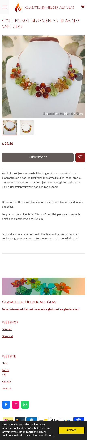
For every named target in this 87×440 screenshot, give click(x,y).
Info (4, 374)
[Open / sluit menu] (4, 7)
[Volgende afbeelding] (79, 77)
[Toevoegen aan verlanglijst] (80, 157)
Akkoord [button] (71, 430)
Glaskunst (7, 336)
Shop (4, 363)
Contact (6, 388)
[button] (9, 127)
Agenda (6, 381)
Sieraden (7, 329)
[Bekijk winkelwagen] (82, 7)
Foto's (5, 370)
